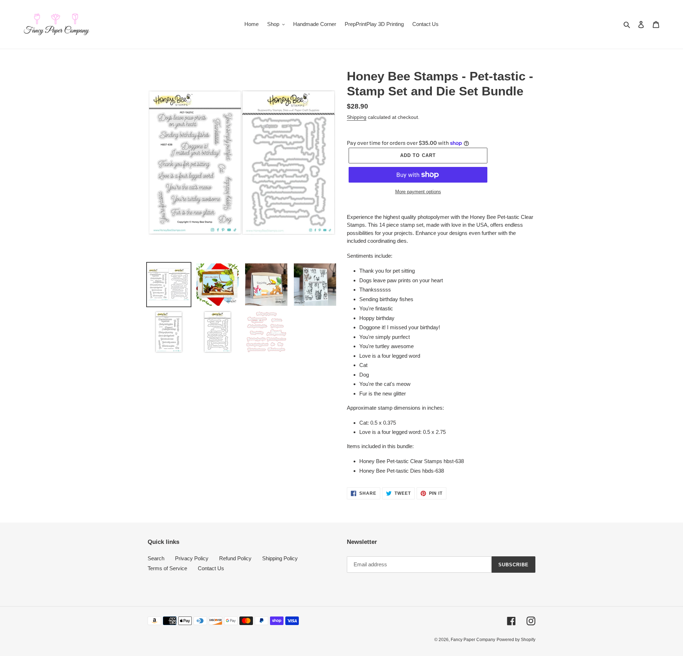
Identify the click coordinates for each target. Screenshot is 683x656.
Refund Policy (235, 558)
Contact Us (211, 568)
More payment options (418, 191)
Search (156, 558)
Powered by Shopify (516, 639)
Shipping (356, 117)
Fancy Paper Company (473, 639)
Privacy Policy (191, 558)
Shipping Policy (280, 558)
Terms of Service (167, 568)
